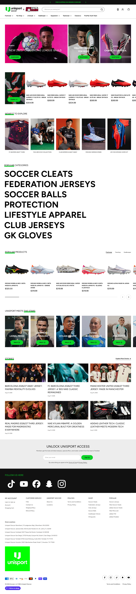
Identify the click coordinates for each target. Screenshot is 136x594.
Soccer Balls (35, 194)
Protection (31, 204)
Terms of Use (73, 462)
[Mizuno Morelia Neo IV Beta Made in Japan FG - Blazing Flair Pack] (93, 268)
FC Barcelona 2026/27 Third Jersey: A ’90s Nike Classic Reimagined (64, 389)
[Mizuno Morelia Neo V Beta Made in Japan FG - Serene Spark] (42, 268)
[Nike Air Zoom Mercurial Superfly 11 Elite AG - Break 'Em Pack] (79, 82)
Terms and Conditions (113, 584)
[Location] (118, 9)
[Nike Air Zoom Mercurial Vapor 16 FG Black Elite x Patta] (68, 268)
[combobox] (73, 9)
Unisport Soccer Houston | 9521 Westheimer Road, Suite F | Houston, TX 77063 (29, 542)
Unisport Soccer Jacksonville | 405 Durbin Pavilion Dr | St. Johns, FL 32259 (28, 529)
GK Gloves (28, 235)
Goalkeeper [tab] (127, 252)
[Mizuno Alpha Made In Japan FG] (119, 268)
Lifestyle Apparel (45, 215)
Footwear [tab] (109, 252)
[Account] (122, 9)
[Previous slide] (122, 297)
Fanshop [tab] (118, 252)
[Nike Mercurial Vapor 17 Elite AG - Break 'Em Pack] (100, 82)
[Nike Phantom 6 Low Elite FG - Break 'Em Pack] (121, 82)
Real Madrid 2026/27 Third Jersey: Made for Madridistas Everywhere (24, 426)
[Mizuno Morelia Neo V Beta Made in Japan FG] (17, 268)
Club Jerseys (34, 225)
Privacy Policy (127, 584)
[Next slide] (128, 297)
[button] (50, 2)
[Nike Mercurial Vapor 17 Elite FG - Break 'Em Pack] (57, 82)
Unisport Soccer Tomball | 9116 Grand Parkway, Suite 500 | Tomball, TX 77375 (29, 539)
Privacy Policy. (82, 462)
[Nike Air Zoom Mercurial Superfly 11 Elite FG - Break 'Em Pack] (36, 82)
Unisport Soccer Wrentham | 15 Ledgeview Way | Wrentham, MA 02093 (27, 525)
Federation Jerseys (49, 184)
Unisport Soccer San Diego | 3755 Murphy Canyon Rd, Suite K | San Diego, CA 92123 (31, 535)
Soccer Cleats (38, 174)
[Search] (102, 9)
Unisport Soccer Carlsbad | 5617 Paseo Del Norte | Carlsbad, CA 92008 (27, 532)
